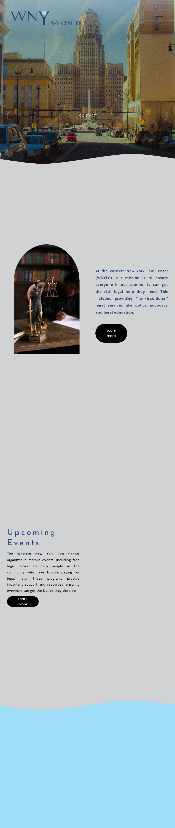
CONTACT (87, 115)
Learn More (23, 601)
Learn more (111, 333)
